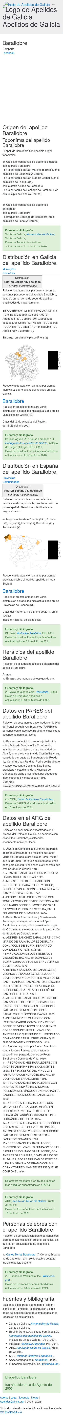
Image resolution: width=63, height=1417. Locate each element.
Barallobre (14, 400)
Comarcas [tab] (9, 273)
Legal (13, 1397)
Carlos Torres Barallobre (20, 1254)
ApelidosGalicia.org (12, 1401)
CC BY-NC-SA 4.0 (11, 1412)
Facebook (8, 53)
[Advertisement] (31, 90)
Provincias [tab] (9, 478)
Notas (34, 1397)
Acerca (4, 1397)
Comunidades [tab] (11, 482)
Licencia (24, 1397)
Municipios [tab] (9, 269)
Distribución (22, 282)
